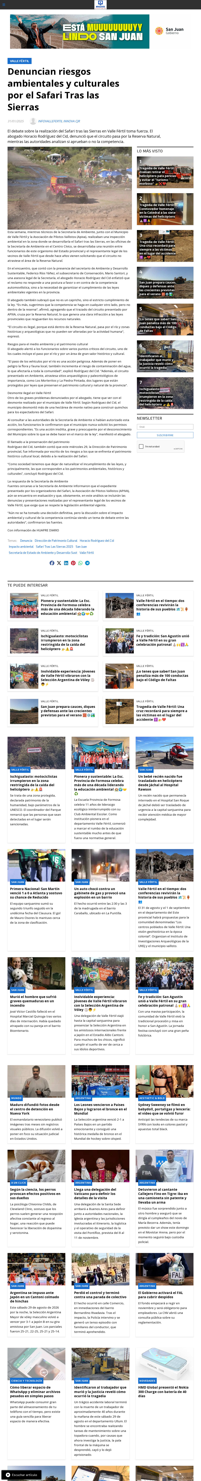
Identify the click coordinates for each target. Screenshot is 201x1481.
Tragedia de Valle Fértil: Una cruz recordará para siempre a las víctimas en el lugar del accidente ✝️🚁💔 (161, 713)
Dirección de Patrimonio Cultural (56, 540)
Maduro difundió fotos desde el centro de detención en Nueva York (34, 1109)
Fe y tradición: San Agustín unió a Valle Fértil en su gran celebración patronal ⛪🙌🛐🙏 (162, 640)
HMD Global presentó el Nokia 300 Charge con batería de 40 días (163, 1391)
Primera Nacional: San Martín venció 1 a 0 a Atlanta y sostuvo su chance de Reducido (36, 893)
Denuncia (26, 540)
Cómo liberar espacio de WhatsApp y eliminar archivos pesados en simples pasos (35, 1391)
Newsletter (149, 418)
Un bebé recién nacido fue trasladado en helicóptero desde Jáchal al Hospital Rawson (160, 782)
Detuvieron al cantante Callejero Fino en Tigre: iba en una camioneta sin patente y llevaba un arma (163, 1196)
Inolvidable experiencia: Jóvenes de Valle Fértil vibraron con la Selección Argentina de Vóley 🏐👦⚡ (68, 677)
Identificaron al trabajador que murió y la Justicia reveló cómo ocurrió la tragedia (100, 1391)
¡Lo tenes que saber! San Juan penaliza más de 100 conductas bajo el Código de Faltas (162, 675)
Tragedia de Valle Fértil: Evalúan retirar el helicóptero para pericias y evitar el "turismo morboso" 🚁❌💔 (157, 176)
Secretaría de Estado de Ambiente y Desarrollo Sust (43, 552)
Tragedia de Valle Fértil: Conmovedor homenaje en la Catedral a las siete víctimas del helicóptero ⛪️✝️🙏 (157, 213)
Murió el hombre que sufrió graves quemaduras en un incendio (33, 1001)
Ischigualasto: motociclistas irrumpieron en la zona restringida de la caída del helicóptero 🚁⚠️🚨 (64, 642)
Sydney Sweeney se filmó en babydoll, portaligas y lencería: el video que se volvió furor (164, 1109)
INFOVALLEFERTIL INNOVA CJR (59, 121)
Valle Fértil (19, 61)
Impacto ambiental (21, 546)
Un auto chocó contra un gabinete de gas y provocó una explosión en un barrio (99, 893)
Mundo (16, 1098)
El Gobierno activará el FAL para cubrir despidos (160, 1295)
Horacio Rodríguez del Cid (97, 540)
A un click (18, 1182)
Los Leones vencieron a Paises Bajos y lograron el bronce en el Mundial (100, 1109)
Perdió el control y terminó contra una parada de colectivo (100, 1295)
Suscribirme (165, 435)
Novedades (147, 1380)
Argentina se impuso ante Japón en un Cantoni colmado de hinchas (34, 1297)
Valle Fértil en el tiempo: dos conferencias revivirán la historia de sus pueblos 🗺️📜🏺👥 (162, 607)
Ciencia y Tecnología (26, 1380)
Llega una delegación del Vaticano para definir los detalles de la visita (95, 1193)
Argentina (83, 1098)
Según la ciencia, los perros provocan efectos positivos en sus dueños (35, 1193)
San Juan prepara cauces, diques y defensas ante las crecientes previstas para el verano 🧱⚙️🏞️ (68, 710)
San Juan (81, 546)
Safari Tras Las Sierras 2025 (54, 546)
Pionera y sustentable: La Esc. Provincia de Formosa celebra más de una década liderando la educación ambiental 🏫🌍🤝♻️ (67, 607)
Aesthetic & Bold (152, 1098)
